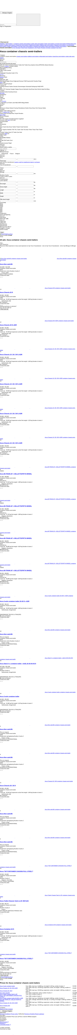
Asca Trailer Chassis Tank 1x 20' (14, 901)
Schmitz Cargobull (51, 47)
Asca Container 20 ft (7, 929)
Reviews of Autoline (29, 1014)
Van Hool (58, 47)
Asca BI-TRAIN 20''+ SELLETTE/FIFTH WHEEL (16, 474)
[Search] (28, 20)
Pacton (39, 47)
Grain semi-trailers (50, 46)
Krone (26, 47)
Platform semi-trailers (9, 45)
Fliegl (22, 47)
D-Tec (13, 47)
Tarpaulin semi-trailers (60, 45)
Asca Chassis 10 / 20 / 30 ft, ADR (11, 354)
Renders (43, 47)
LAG (35, 47)
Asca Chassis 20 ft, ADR (8, 325)
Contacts (10, 1009)
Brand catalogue (39, 1014)
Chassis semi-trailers (60, 46)
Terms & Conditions (5, 1014)
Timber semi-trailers (12, 46)
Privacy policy (14, 1014)
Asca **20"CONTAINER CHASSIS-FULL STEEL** (16, 871)
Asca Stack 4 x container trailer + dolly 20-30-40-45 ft (18, 663)
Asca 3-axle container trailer (9, 696)
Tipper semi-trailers (49, 43)
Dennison (18, 47)
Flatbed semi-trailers (34, 45)
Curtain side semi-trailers (37, 43)
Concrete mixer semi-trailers (25, 46)
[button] (38, 34)
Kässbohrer (31, 47)
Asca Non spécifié (6, 264)
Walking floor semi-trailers (47, 45)
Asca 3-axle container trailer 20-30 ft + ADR (14, 601)
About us (2, 1009)
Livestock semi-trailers (39, 46)
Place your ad (4, 309)
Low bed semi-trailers (60, 43)
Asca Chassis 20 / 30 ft (8, 785)
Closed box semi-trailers (21, 45)
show (2, 232)
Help (6, 1009)
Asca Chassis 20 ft (6, 292)
